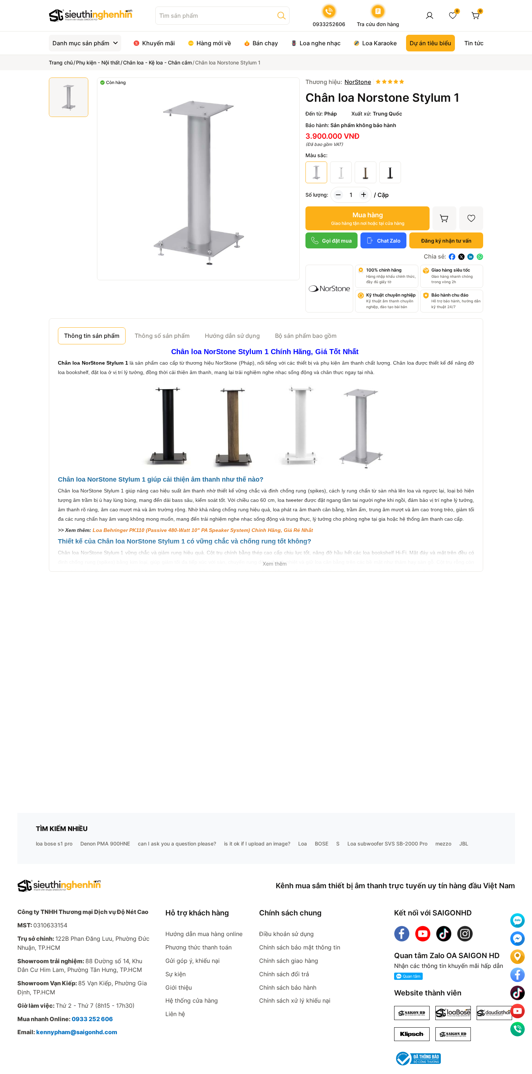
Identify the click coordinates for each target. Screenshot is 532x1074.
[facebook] (452, 256)
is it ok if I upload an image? (257, 843)
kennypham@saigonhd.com (76, 1032)
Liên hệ (175, 1014)
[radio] (378, 82)
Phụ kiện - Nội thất (98, 62)
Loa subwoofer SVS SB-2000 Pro (387, 843)
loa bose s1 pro (54, 843)
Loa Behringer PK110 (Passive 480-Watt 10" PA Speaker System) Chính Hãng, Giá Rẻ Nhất (203, 530)
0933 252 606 (92, 1019)
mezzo (443, 843)
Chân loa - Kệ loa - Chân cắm (157, 62)
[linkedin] (470, 256)
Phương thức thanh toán (198, 947)
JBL (463, 843)
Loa (302, 843)
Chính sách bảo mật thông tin (299, 947)
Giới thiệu (178, 987)
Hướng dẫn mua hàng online (203, 933)
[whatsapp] (480, 256)
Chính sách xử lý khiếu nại (294, 1000)
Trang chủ (61, 62)
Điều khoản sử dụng (286, 933)
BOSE (321, 843)
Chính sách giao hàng (288, 960)
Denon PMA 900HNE (105, 843)
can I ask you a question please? (177, 843)
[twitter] (461, 256)
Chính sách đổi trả (284, 974)
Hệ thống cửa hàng (191, 1000)
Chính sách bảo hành (287, 987)
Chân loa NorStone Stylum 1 (93, 363)
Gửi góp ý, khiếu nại (192, 960)
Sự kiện (175, 974)
